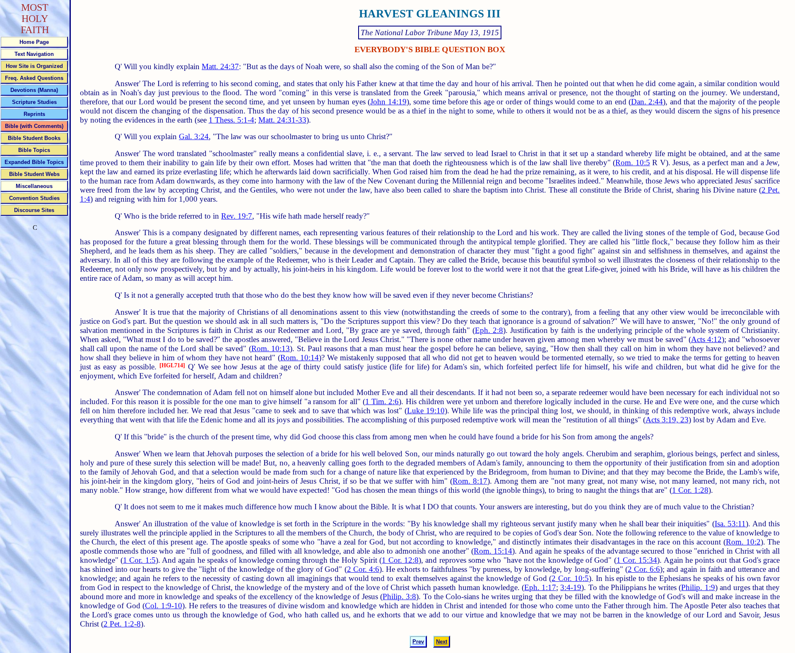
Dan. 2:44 (647, 101)
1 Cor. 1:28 (690, 490)
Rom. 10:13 (270, 348)
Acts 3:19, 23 (667, 419)
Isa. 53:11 (730, 523)
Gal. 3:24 (194, 136)
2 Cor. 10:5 (570, 578)
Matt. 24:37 (220, 66)
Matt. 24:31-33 (282, 120)
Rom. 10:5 (632, 162)
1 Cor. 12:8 (400, 560)
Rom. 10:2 (743, 541)
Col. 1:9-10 (163, 605)
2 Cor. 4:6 (363, 569)
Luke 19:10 (426, 410)
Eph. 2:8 (489, 330)
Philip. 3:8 (399, 596)
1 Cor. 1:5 (139, 560)
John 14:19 (388, 101)
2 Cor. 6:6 (644, 569)
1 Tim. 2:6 (382, 401)
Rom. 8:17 (470, 481)
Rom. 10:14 (299, 357)
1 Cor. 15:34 (637, 560)
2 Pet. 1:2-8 (122, 623)
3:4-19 (570, 587)
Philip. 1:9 (698, 587)
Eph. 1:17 (540, 587)
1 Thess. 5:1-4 (231, 120)
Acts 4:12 (706, 339)
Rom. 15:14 (493, 551)
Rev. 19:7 (236, 216)
